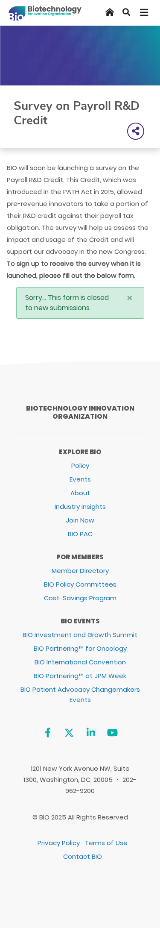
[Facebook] (47, 733)
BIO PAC (80, 533)
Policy (80, 465)
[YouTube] (112, 733)
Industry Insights (80, 506)
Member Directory (80, 570)
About (80, 492)
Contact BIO (82, 856)
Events (80, 479)
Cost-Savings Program (80, 597)
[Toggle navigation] (144, 12)
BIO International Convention (80, 662)
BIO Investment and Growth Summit (80, 634)
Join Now (80, 520)
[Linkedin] (90, 733)
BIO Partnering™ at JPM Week (80, 675)
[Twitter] (69, 733)
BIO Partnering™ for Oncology (80, 648)
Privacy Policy (59, 842)
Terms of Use (106, 842)
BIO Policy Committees (80, 584)
